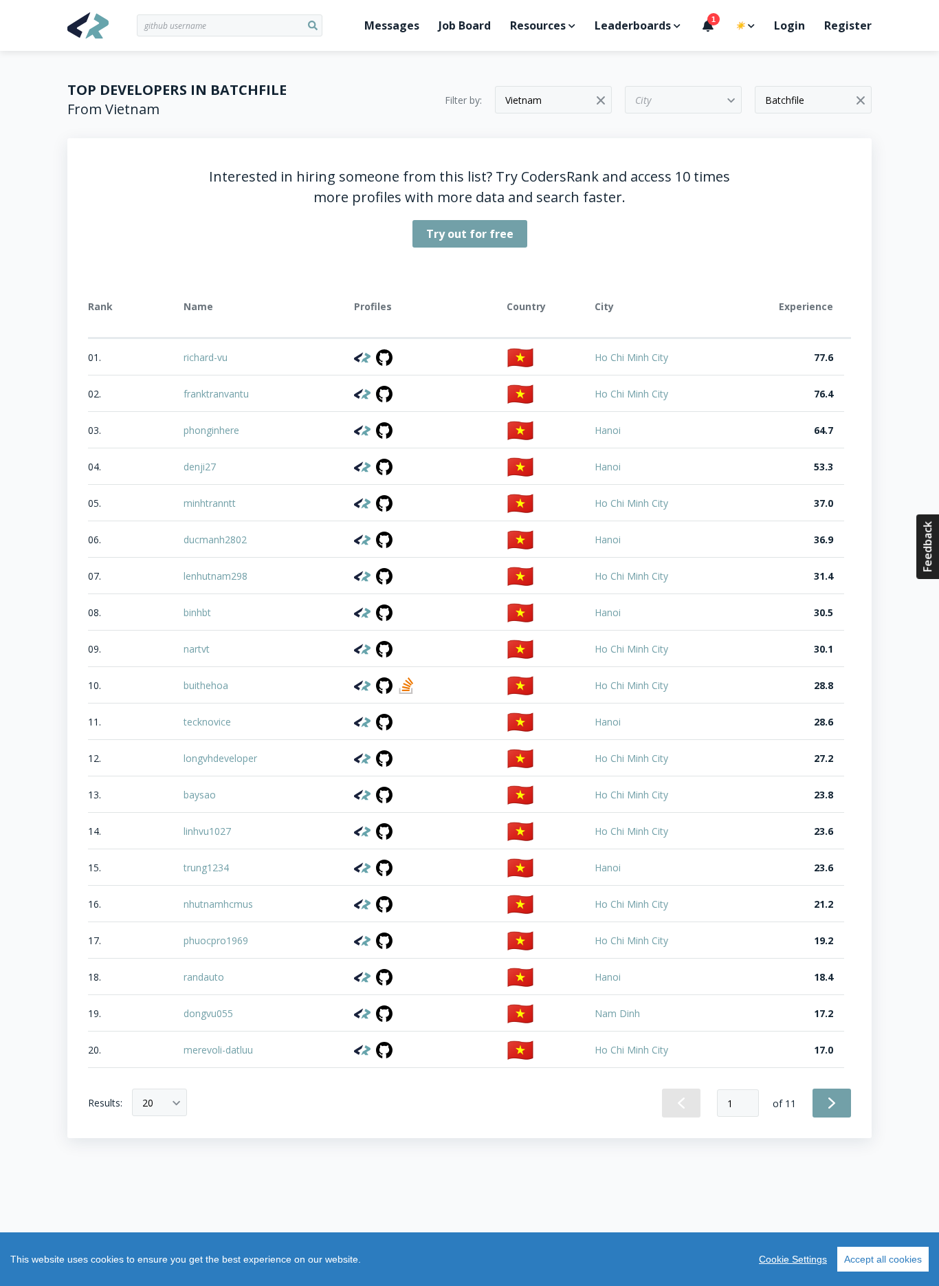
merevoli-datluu (218, 1049)
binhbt (197, 612)
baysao (200, 794)
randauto (204, 976)
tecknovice (207, 721)
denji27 (200, 466)
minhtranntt (210, 503)
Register (848, 25)
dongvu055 (208, 1013)
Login (789, 25)
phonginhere (211, 430)
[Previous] (681, 1103)
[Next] (832, 1103)
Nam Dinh (617, 1013)
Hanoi (608, 430)
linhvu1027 (207, 831)
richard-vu (206, 357)
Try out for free (469, 233)
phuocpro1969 (216, 940)
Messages (391, 25)
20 (147, 1102)
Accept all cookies (883, 1259)
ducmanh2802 (215, 539)
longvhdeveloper (220, 758)
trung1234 (206, 867)
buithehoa (206, 685)
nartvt (197, 648)
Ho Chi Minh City (631, 357)
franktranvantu (216, 393)
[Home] (102, 25)
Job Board (465, 25)
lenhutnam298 (215, 575)
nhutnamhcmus (218, 904)
